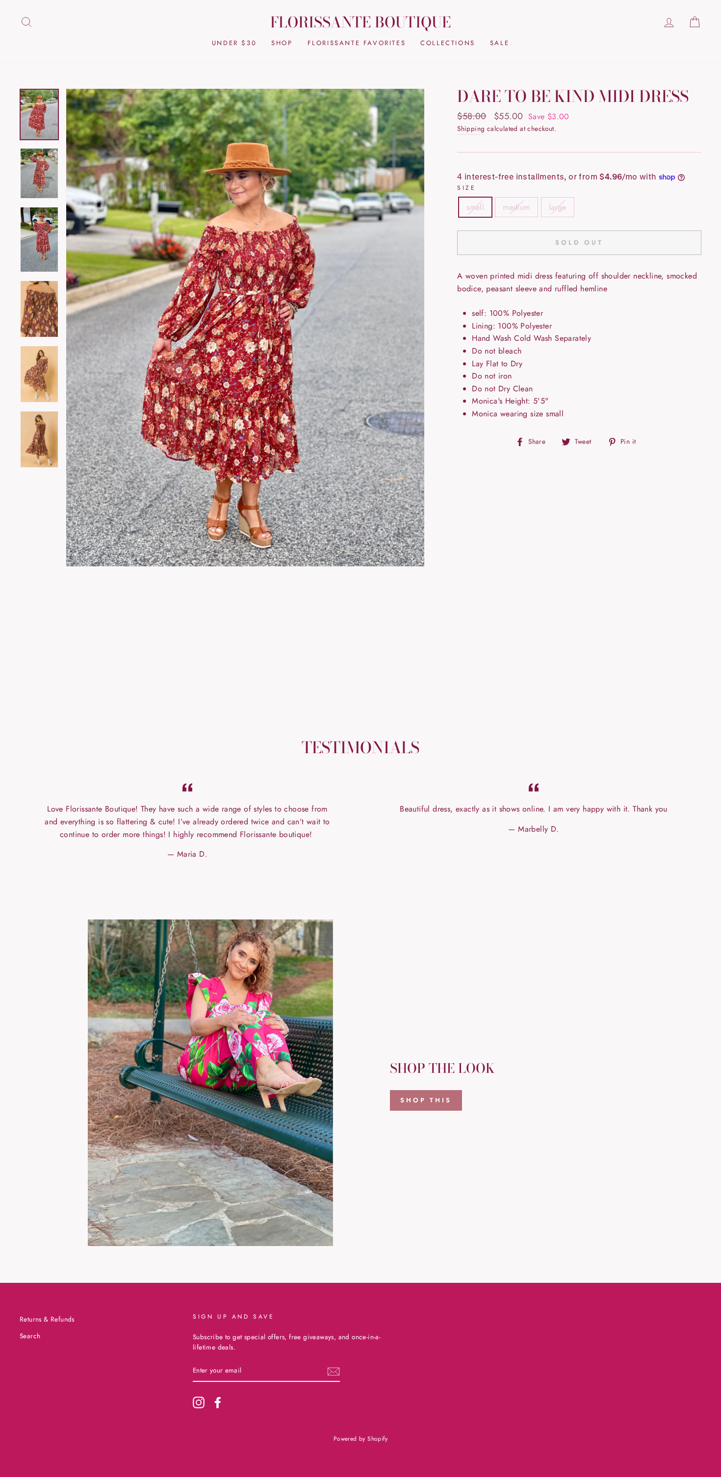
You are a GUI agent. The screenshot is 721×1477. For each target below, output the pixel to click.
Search (30, 1336)
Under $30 (234, 43)
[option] (245, 328)
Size (466, 187)
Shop (281, 43)
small (475, 207)
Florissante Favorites (357, 43)
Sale (499, 43)
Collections (447, 43)
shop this (426, 1100)
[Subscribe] (333, 1371)
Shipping (471, 128)
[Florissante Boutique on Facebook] (218, 1402)
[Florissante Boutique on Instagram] (199, 1402)
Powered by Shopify (360, 1438)
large (557, 207)
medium (516, 207)
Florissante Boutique (360, 22)
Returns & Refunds (47, 1319)
